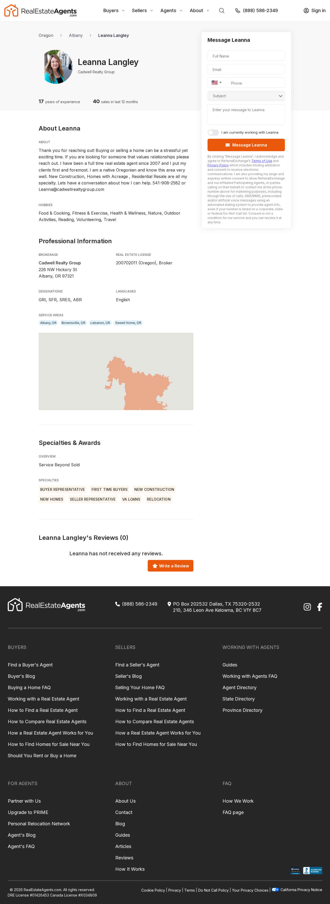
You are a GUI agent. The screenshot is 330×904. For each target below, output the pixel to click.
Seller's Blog (128, 676)
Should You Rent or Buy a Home (42, 755)
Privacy (174, 890)
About (196, 10)
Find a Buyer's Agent (30, 664)
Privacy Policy (218, 165)
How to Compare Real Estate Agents (47, 721)
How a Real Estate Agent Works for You (50, 733)
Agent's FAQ (21, 846)
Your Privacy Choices (250, 890)
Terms (189, 890)
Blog (120, 823)
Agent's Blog (22, 835)
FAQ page (233, 812)
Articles (123, 846)
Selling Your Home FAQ (140, 687)
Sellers (139, 10)
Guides (229, 664)
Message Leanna (249, 145)
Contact (123, 812)
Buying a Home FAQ (29, 687)
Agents (168, 10)
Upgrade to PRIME (28, 812)
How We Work (238, 801)
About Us (125, 801)
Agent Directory (239, 687)
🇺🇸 (214, 82)
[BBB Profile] (312, 870)
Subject (219, 96)
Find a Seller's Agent (137, 664)
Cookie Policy (153, 890)
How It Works (130, 869)
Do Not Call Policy (213, 890)
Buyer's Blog (21, 676)
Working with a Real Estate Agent (43, 699)
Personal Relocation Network (39, 823)
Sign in (318, 10)
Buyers (111, 10)
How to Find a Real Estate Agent (43, 710)
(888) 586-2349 (260, 10)
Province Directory (242, 710)
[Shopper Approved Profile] (296, 870)
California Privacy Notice (301, 889)
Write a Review (174, 565)
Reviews (124, 857)
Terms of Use (261, 161)
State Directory (238, 699)
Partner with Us (24, 801)
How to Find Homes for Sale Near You (48, 744)
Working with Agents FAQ (249, 676)
